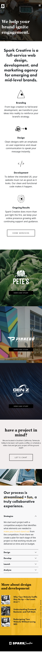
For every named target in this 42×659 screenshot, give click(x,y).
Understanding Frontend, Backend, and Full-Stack (25, 610)
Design (7, 552)
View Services (21, 233)
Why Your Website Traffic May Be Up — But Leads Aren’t (25, 599)
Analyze (7, 570)
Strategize (8, 516)
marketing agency (21, 70)
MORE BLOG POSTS (41, 609)
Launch (7, 564)
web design (25, 58)
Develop (7, 558)
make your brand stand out (16, 531)
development (16, 65)
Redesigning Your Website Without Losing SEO (24, 621)
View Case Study (21, 293)
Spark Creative (2, 6)
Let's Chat (21, 457)
